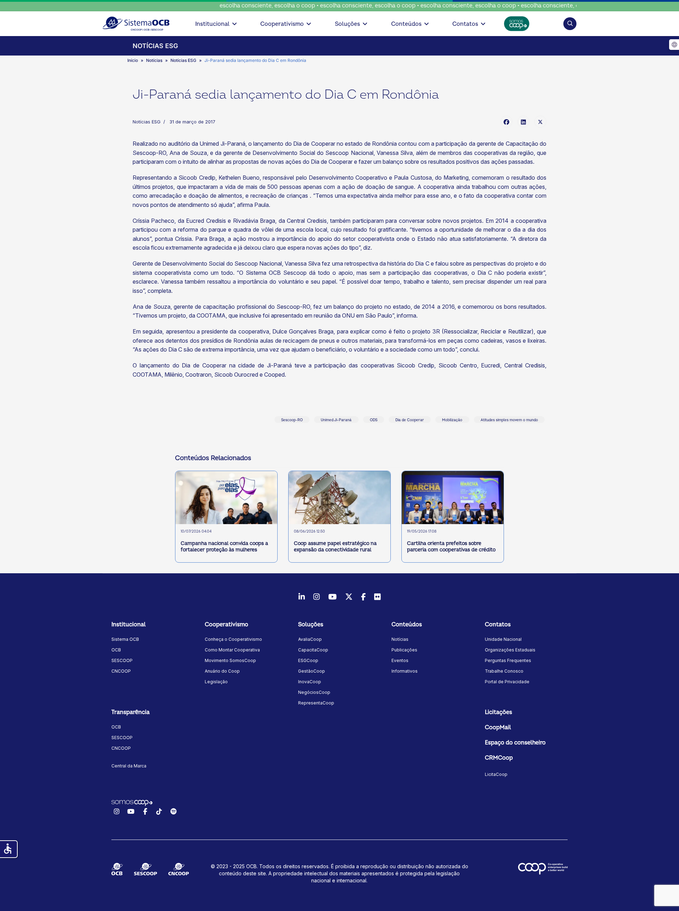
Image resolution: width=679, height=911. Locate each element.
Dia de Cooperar (409, 420)
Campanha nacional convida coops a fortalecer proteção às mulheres (224, 546)
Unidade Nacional (503, 639)
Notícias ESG (147, 121)
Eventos (399, 660)
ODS (373, 420)
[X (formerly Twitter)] (540, 122)
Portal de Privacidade (507, 681)
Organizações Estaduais (510, 649)
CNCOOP (121, 671)
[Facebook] (506, 122)
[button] (569, 23)
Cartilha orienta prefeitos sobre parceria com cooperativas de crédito (451, 546)
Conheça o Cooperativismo (233, 639)
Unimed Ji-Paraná (336, 420)
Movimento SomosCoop (230, 660)
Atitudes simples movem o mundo (509, 420)
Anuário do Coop (222, 671)
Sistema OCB (125, 639)
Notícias (399, 639)
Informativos (404, 671)
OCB (116, 649)
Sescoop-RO (292, 420)
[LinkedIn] (523, 122)
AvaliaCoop (310, 639)
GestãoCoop (311, 671)
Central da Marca (128, 765)
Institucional (212, 24)
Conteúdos (406, 24)
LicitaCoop (496, 774)
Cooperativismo (282, 24)
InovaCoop (309, 681)
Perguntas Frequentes (508, 660)
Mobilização (452, 420)
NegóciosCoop (314, 692)
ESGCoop (308, 660)
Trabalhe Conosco (504, 671)
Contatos (465, 24)
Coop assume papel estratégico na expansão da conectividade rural (335, 546)
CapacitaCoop (313, 649)
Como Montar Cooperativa (232, 649)
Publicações (404, 649)
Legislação (216, 681)
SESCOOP (122, 660)
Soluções (347, 24)
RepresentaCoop (316, 703)
